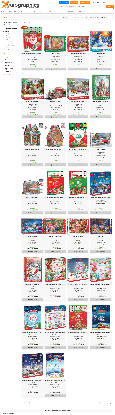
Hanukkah (8, 50)
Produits (72, 11)
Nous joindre (55, 410)
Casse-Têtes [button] (6, 11)
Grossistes (47, 410)
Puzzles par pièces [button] (21, 11)
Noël (7, 54)
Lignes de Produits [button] (48, 11)
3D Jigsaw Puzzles (10, 43)
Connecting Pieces (10, 41)
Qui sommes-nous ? (65, 410)
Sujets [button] (35, 11)
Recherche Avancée (107, 9)
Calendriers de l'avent (11, 52)
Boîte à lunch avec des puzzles (11, 48)
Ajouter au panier (32, 69)
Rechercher (110, 6)
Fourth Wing (8, 37)
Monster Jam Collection (11, 46)
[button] (97, 2)
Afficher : (103, 18)
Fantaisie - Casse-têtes (11, 58)
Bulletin (81, 11)
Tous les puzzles (9, 33)
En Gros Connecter (85, 2)
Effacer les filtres (7, 24)
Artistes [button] (62, 11)
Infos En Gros (74, 2)
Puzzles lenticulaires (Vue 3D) (12, 56)
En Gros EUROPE (64, 2)
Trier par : (64, 18)
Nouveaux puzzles (10, 35)
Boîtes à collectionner (11, 39)
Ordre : (86, 18)
